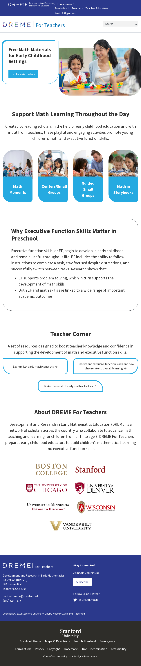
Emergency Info (110, 641)
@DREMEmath (88, 599)
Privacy (39, 649)
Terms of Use (23, 649)
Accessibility (118, 649)
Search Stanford (85, 641)
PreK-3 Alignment (66, 13)
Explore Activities (23, 74)
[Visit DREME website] (30, 4)
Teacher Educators (96, 8)
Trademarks (71, 649)
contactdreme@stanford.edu (21, 596)
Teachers (77, 8)
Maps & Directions (57, 641)
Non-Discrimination (94, 649)
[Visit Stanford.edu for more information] (70, 633)
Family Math (62, 8)
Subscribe (82, 582)
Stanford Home (30, 641)
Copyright (53, 649)
